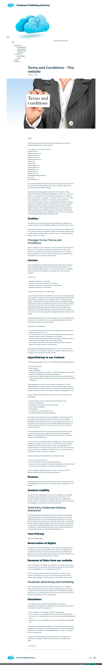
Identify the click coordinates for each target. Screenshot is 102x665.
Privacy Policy (39, 538)
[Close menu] (13, 42)
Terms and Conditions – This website (51, 69)
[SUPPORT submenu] (21, 54)
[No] (96, 664)
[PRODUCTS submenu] (22, 45)
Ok (87, 664)
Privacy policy (92, 664)
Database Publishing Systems (33, 5)
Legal (90, 657)
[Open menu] (8, 37)
